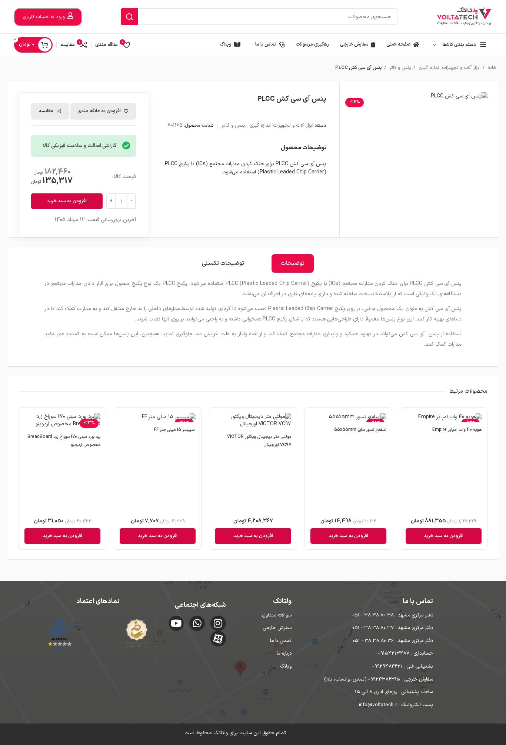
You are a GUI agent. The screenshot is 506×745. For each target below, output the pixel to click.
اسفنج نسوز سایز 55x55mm (360, 429)
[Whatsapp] (197, 623)
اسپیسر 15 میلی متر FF (175, 429)
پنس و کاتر (399, 67)
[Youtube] (176, 623)
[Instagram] (218, 623)
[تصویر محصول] (444, 418)
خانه (491, 67)
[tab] (293, 263)
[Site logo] (464, 16)
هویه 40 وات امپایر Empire (457, 429)
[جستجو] (129, 16)
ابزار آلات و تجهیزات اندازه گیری (448, 67)
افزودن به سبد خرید (67, 201)
